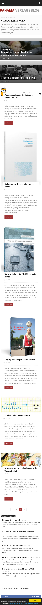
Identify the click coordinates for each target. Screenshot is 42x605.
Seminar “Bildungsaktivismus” (17, 415)
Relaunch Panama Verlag (21, 588)
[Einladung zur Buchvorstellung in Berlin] (21, 158)
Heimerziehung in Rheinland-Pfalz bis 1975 (18, 569)
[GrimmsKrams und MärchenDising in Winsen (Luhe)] (21, 460)
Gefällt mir (36, 597)
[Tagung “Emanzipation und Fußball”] (21, 335)
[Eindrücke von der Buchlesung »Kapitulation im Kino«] (21, 48)
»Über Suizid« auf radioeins (12, 546)
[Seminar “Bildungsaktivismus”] (21, 405)
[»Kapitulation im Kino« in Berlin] (21, 74)
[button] (39, 3)
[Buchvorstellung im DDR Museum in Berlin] (21, 250)
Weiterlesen (9, 123)
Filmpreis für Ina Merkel (11, 520)
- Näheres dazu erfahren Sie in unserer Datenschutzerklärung (23, 603)
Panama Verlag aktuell (8, 516)
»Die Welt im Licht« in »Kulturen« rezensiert (18, 532)
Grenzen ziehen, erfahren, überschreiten (17, 557)
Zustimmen (34, 600)
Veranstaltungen (6, 49)
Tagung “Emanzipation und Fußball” (20, 359)
